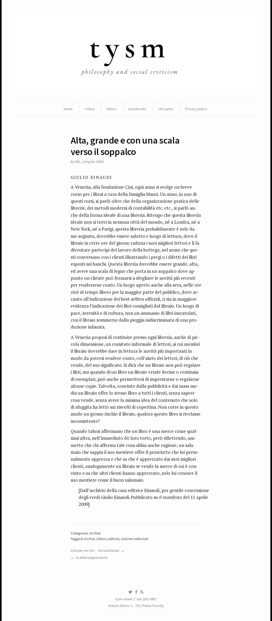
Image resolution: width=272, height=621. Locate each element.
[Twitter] (130, 592)
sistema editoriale (134, 538)
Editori (101, 538)
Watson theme (118, 605)
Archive (95, 533)
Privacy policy (196, 108)
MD (77, 161)
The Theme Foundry (149, 605)
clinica (111, 108)
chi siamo (165, 108)
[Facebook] (136, 592)
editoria (114, 538)
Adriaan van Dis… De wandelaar (95, 550)
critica (90, 108)
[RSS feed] (142, 592)
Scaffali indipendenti (91, 557)
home (68, 108)
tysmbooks (137, 108)
